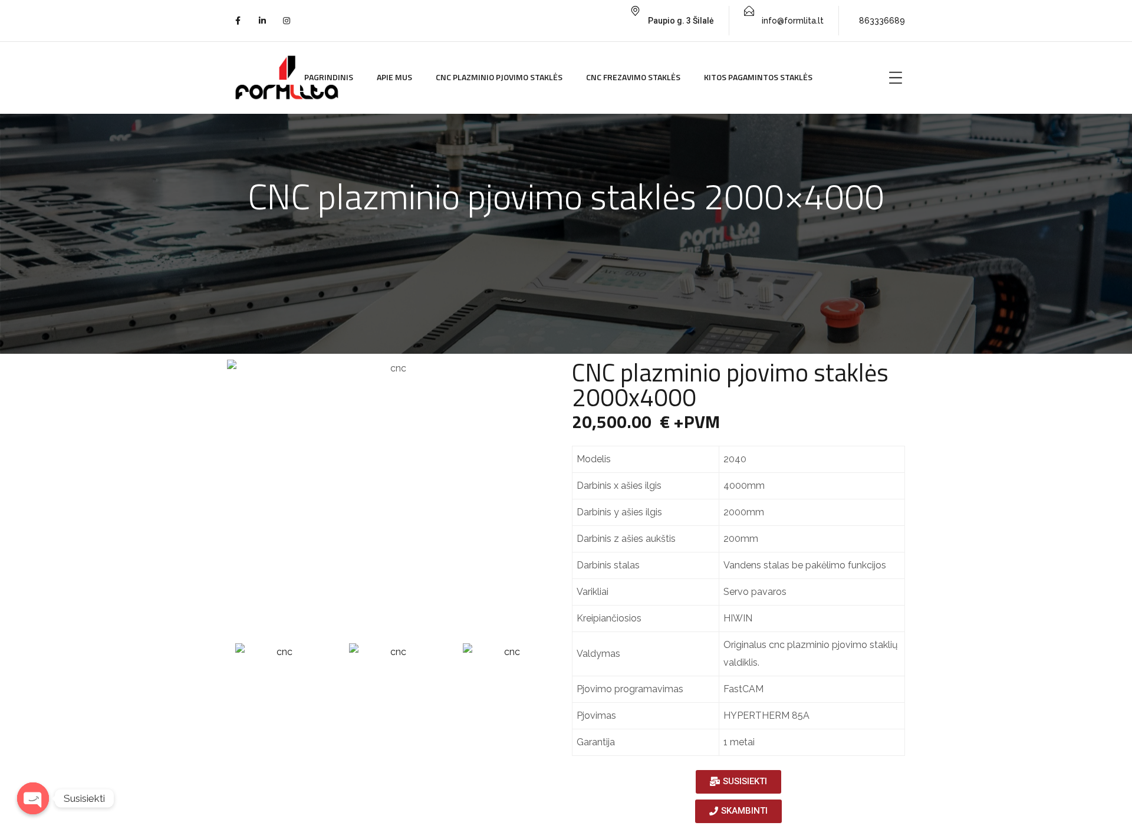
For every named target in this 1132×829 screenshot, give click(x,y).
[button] (738, 782)
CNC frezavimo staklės (633, 77)
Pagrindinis (328, 77)
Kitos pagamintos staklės (758, 77)
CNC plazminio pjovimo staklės (499, 77)
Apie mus (394, 77)
